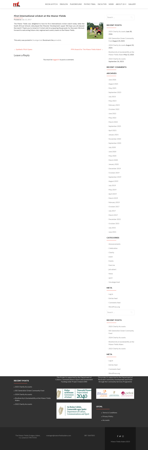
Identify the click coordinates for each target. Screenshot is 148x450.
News (111, 274)
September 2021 (115, 126)
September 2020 (115, 143)
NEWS (111, 4)
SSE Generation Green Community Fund (29, 390)
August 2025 (113, 84)
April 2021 (112, 130)
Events (111, 261)
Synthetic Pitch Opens (23, 49)
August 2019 (113, 181)
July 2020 (112, 147)
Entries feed (113, 298)
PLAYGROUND (76, 4)
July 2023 (112, 96)
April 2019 (112, 194)
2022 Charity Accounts (117, 59)
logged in (56, 59)
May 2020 (112, 156)
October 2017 (114, 206)
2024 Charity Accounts (117, 45)
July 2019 (112, 185)
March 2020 (113, 160)
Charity (111, 252)
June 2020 (112, 151)
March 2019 (113, 198)
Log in (111, 294)
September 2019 (115, 177)
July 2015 (112, 228)
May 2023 (112, 101)
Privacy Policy (107, 416)
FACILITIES (102, 4)
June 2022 (112, 113)
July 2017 (112, 211)
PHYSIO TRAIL (90, 4)
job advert (112, 269)
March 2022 (113, 122)
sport (111, 278)
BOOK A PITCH (51, 4)
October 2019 (114, 173)
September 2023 (115, 92)
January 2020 (114, 164)
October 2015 (114, 223)
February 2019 (114, 202)
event (111, 257)
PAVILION (64, 4)
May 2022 (112, 118)
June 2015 (112, 232)
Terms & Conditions (109, 412)
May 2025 (112, 88)
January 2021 (114, 135)
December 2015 (115, 219)
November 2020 (115, 139)
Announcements (114, 244)
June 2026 (112, 80)
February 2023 (114, 105)
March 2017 (113, 215)
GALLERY (132, 4)
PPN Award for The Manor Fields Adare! (87, 49)
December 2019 (115, 168)
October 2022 (114, 109)
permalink (57, 40)
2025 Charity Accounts (117, 31)
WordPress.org (114, 307)
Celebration (113, 248)
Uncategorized (37, 40)
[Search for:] (120, 17)
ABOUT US (120, 4)
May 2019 (112, 190)
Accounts (106, 420)
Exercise (112, 265)
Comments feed (114, 302)
